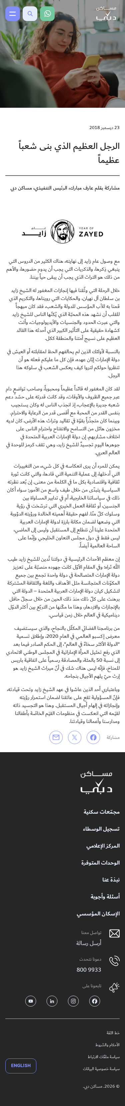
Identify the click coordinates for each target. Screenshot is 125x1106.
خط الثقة (113, 1033)
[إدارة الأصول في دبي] (96, 782)
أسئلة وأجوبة (105, 897)
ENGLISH (21, 1065)
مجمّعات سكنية (102, 812)
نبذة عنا (111, 880)
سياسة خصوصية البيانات (101, 1069)
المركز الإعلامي (103, 846)
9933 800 (89, 969)
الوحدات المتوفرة (100, 863)
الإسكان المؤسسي (98, 913)
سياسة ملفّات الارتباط (104, 1057)
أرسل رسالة (88, 943)
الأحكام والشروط (107, 1045)
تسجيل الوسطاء (101, 829)
